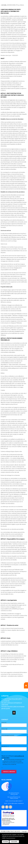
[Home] (3, 807)
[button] (26, 685)
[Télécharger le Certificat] (8, 818)
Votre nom (3, 722)
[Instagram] (10, 807)
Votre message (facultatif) (7, 735)
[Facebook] (6, 807)
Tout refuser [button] (5, 841)
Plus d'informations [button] (10, 838)
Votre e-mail (4, 729)
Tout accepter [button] (14, 841)
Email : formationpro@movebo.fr (14, 800)
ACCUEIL (3, 5)
